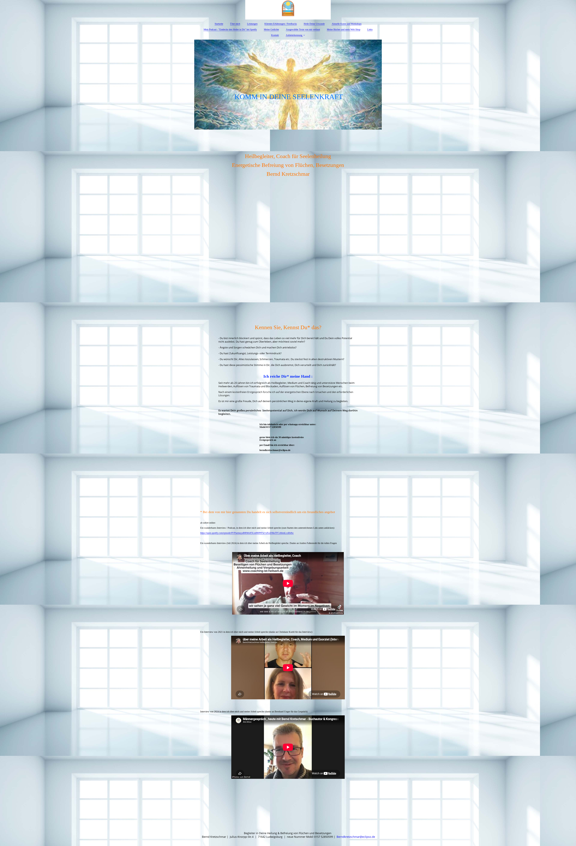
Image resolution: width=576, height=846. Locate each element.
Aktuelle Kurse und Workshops (347, 23)
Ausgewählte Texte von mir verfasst (303, 29)
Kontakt (275, 35)
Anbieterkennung (294, 35)
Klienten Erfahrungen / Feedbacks (280, 23)
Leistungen (252, 23)
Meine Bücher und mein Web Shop (343, 29)
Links (370, 29)
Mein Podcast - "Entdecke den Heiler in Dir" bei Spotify (230, 29)
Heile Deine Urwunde (314, 23)
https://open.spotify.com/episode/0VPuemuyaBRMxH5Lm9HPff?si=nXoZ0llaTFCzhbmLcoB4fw (247, 533)
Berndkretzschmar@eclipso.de (356, 837)
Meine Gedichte (271, 29)
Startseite (219, 23)
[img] (288, 9)
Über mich (235, 23)
